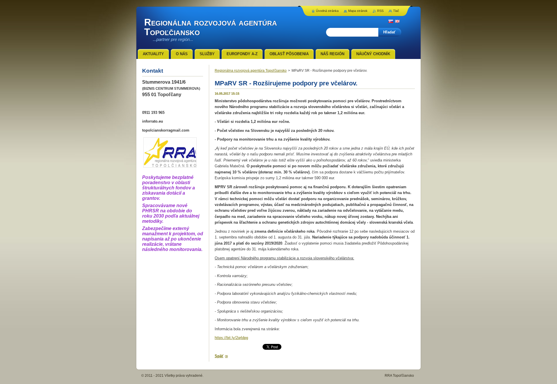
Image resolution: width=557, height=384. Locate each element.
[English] (397, 21)
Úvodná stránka (327, 10)
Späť (219, 356)
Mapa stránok (358, 10)
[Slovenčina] (390, 21)
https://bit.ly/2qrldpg (231, 337)
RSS (380, 10)
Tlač (396, 10)
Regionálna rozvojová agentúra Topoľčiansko (251, 70)
